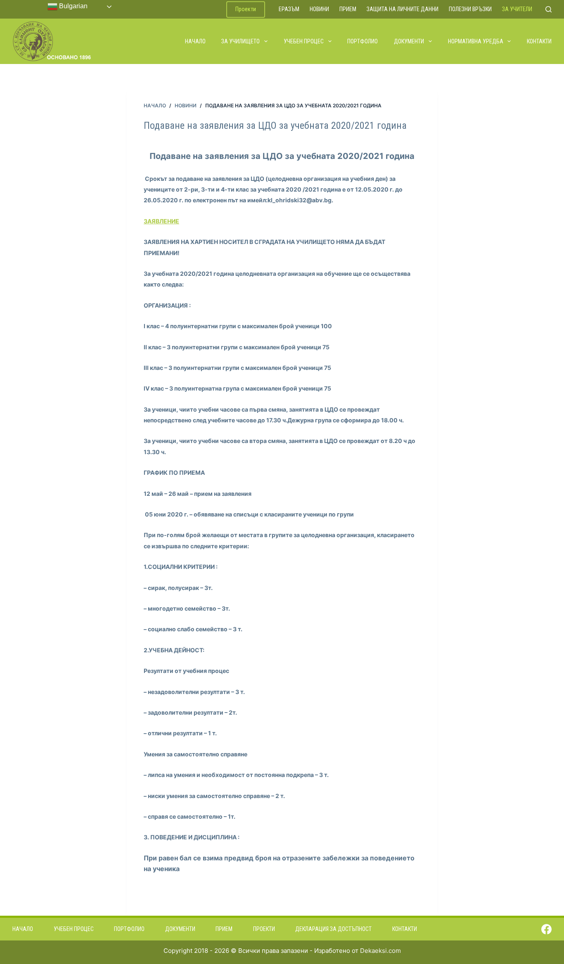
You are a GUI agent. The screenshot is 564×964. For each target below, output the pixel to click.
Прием (347, 9)
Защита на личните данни (402, 9)
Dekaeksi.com (380, 951)
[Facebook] (546, 929)
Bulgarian (72, 5)
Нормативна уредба (475, 41)
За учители (517, 9)
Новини (319, 9)
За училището (240, 41)
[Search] (548, 9)
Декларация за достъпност (333, 929)
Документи (409, 41)
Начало (195, 41)
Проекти (245, 9)
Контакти (539, 41)
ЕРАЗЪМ (289, 9)
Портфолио (362, 41)
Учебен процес (304, 41)
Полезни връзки (470, 9)
